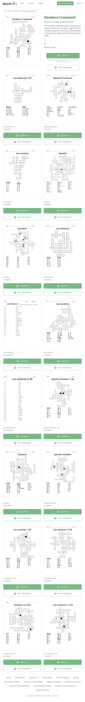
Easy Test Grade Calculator (19, 686)
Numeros (6, 503)
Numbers (6, 277)
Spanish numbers (50, 503)
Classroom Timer (42, 690)
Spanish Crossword (50, 127)
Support (31, 3)
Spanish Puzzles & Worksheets (58, 21)
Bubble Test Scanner (73, 682)
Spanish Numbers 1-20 (52, 428)
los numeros (7, 202)
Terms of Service (62, 678)
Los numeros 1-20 (9, 578)
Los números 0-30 (9, 428)
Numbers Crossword (59, 17)
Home (22, 3)
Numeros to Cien (9, 654)
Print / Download (64, 67)
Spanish (46, 202)
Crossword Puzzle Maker (33, 682)
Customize (64, 55)
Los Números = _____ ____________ (14, 352)
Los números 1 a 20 (50, 654)
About (8, 678)
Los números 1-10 (9, 127)
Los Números (48, 277)
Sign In (79, 3)
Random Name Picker (42, 686)
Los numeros (48, 352)
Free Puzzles (20, 678)
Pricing (76, 678)
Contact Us (33, 678)
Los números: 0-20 (50, 578)
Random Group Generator (65, 686)
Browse (40, 3)
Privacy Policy (47, 678)
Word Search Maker (12, 682)
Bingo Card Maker (54, 682)
